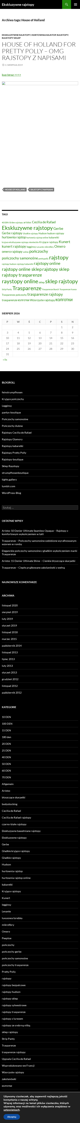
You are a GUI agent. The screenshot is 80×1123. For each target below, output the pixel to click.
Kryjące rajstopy (48, 242)
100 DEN (7, 723)
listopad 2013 (10, 652)
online (26, 252)
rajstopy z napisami (42, 189)
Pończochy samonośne (15, 419)
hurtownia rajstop (43, 35)
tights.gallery (9, 479)
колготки (64, 299)
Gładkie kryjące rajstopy (16, 851)
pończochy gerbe (11, 951)
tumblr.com (8, 486)
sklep (42, 282)
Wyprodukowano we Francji (18, 1065)
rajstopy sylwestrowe (14, 1005)
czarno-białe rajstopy (14, 824)
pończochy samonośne (20, 258)
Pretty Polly (9, 971)
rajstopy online (47, 263)
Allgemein (8, 784)
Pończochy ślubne (12, 425)
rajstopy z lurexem (12, 1018)
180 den (6, 737)
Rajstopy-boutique (12, 459)
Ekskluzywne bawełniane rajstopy (21, 830)
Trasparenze (26, 288)
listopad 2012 (10, 685)
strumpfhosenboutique (15, 472)
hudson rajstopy (55, 233)
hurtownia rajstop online (37, 237)
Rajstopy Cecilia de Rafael (17, 432)
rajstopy (62, 35)
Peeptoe (6, 938)
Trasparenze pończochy (14, 294)
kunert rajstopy (14, 246)
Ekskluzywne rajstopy (18, 4)
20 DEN (6, 743)
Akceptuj (11, 1116)
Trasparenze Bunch (50, 289)
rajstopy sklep (11, 38)
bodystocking (9, 804)
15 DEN (6, 730)
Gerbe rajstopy (12, 233)
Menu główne (75, 4)
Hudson (43, 233)
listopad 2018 (10, 632)
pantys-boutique (11, 412)
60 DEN (6, 770)
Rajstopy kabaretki (12, 446)
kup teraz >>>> (11, 74)
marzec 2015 (9, 638)
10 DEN (6, 716)
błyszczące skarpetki (13, 797)
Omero (59, 246)
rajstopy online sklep (22, 269)
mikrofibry (49, 247)
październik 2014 (12, 645)
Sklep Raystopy (10, 466)
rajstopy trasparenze (22, 274)
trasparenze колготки (15, 300)
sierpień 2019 (10, 612)
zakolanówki (9, 1079)
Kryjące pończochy (13, 399)
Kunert (64, 241)
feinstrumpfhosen (12, 392)
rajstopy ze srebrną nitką (16, 1025)
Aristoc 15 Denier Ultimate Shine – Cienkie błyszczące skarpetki (38, 560)
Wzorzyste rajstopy (42, 300)
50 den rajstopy (16, 222)
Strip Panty (7, 289)
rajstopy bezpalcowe (13, 985)
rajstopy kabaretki (25, 264)
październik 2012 (12, 692)
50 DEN (6, 763)
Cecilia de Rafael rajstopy (16, 817)
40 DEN (5, 222)
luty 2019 (7, 618)
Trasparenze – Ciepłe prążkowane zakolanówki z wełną (33, 567)
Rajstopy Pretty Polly (14, 452)
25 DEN (6, 750)
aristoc (27, 222)
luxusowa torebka (12, 918)
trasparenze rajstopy (45, 294)
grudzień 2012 (10, 679)
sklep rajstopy (61, 281)
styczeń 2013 (9, 672)
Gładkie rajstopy (30, 233)
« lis (5, 359)
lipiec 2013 (8, 659)
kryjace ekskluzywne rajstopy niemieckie (20, 242)
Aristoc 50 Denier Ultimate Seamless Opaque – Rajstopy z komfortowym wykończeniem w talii (35, 532)
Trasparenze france (68, 289)
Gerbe (58, 228)
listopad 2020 (10, 605)
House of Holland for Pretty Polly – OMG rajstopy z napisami (39, 50)
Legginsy (7, 405)
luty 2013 (7, 665)
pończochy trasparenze (15, 965)
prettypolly (44, 258)
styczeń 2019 (9, 625)
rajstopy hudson (9, 264)
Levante (40, 247)
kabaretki (54, 237)
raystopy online (20, 281)
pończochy (38, 251)
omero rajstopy (12, 251)
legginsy (31, 246)
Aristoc (6, 790)
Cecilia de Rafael (44, 222)
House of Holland (15, 189)
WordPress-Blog (11, 492)
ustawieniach (12, 1110)
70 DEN (6, 777)
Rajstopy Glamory (12, 439)
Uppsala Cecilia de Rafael (16, 1058)
